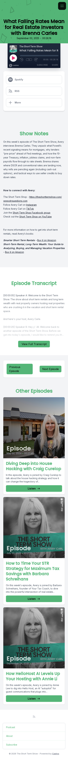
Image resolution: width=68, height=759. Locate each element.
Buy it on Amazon (46, 240)
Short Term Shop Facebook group (31, 212)
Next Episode (50, 369)
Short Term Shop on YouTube (35, 216)
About (9, 736)
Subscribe (42, 65)
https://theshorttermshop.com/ (45, 196)
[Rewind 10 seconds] (22, 59)
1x (29, 59)
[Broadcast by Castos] (14, 65)
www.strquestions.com (15, 200)
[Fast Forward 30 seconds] (36, 59)
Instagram (31, 204)
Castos (55, 753)
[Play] (13, 58)
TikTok (30, 208)
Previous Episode (14, 369)
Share (55, 65)
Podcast (10, 727)
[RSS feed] (34, 717)
